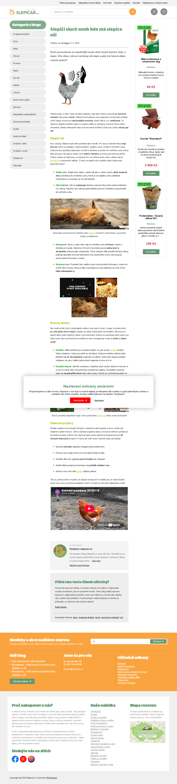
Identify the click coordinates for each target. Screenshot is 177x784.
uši (121, 617)
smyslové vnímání (110, 617)
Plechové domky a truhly (102, 726)
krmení (16, 63)
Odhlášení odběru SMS (129, 677)
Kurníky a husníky (99, 717)
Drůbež (94, 714)
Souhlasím (79, 400)
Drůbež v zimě (20, 150)
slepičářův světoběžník (24, 114)
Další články (61, 607)
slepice (91, 233)
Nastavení (99, 400)
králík (16, 129)
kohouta (101, 415)
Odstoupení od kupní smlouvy (132, 672)
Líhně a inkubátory (99, 723)
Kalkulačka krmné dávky (89, 3)
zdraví (16, 56)
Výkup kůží (123, 680)
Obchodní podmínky (127, 674)
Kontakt (136, 3)
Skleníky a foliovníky (100, 729)
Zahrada (17, 165)
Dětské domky (97, 738)
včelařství (18, 158)
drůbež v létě (19, 143)
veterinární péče (21, 99)
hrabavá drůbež (86, 617)
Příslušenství (96, 732)
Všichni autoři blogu (79, 565)
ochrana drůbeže (21, 121)
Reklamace (123, 669)
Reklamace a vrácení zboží (155, 3)
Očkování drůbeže (126, 683)
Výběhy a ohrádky (99, 758)
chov (15, 41)
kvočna (113, 350)
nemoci (17, 107)
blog (66, 43)
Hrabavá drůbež (21, 34)
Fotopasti (95, 761)
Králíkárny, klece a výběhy (102, 720)
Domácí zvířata (98, 749)
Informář (107, 3)
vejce (15, 70)
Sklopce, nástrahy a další (102, 764)
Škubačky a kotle (98, 755)
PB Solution (51, 777)
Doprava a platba (122, 3)
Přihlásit (157, 641)
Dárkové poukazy (68, 3)
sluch (97, 617)
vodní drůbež (19, 136)
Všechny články (20, 681)
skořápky (54, 160)
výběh (16, 85)
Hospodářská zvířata (100, 747)
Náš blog (18, 655)
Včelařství (95, 741)
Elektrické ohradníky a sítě (103, 744)
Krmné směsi (97, 735)
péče (15, 48)
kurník (16, 77)
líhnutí (16, 92)
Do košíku (151, 95)
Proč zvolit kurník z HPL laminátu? (28, 661)
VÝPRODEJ (96, 711)
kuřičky (79, 471)
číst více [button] (96, 561)
